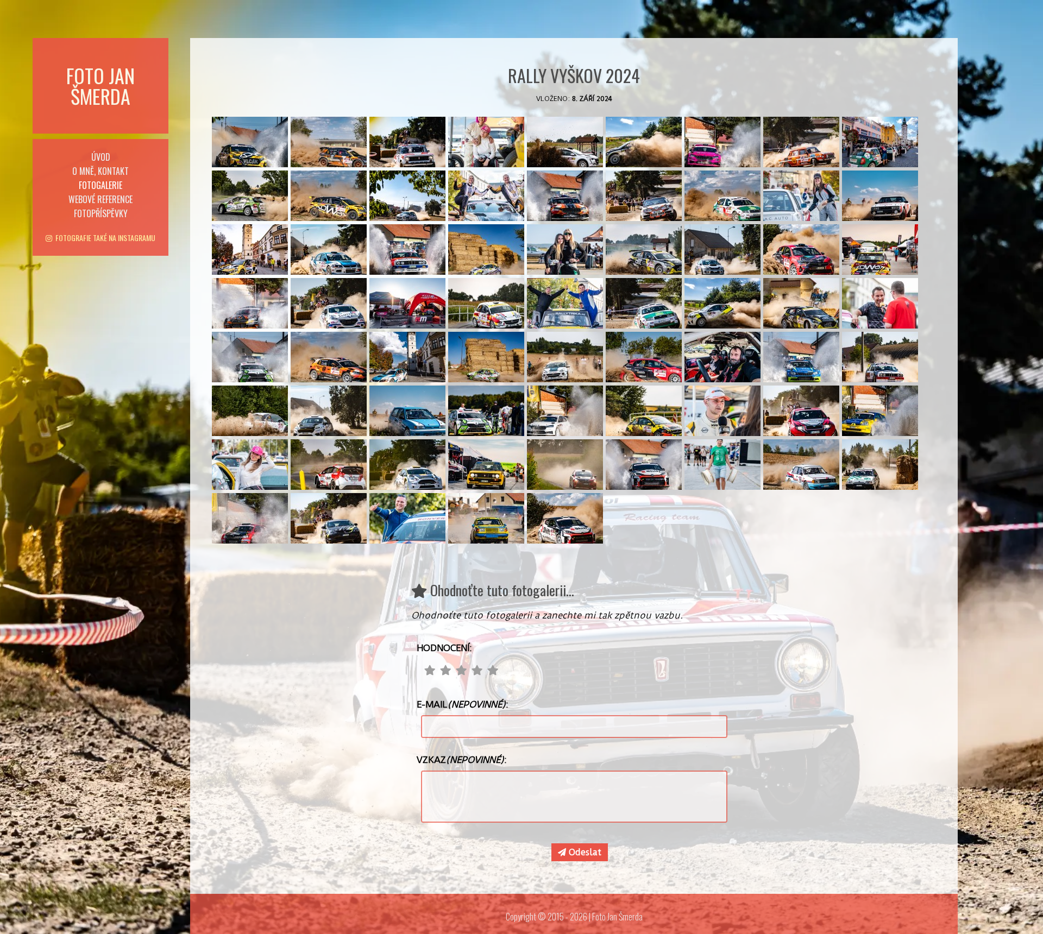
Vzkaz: (462, 759)
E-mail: (462, 704)
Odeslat (583, 852)
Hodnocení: (444, 647)
